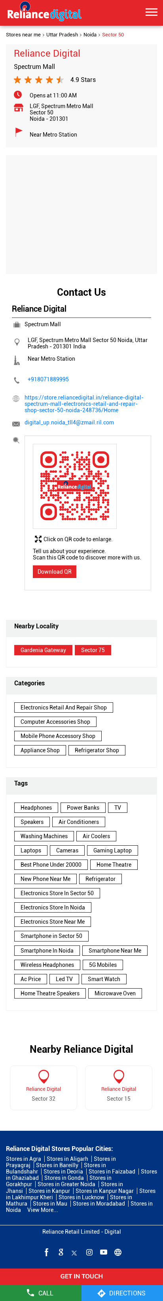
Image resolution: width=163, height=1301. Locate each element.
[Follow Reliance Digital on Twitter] (74, 1252)
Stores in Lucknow (81, 1197)
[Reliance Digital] (45, 12)
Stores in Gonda (64, 1178)
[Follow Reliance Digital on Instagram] (88, 1252)
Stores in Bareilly (57, 1165)
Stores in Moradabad (99, 1203)
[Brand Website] (117, 1252)
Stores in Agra (23, 1159)
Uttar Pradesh (62, 35)
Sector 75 (93, 650)
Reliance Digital (43, 1089)
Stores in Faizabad (112, 1171)
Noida (90, 35)
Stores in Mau (50, 1203)
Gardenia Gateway (43, 650)
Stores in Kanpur (49, 1191)
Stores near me (23, 35)
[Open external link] (81, 1282)
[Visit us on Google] (60, 1252)
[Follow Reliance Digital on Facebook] (46, 1252)
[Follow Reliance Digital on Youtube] (103, 1252)
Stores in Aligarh (67, 1159)
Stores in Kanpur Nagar (105, 1191)
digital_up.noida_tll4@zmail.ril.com (69, 422)
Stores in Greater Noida (66, 1184)
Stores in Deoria (63, 1171)
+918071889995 (48, 379)
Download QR (55, 572)
